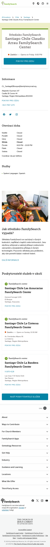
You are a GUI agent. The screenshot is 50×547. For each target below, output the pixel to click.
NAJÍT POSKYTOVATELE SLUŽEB (25, 397)
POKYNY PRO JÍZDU (25, 61)
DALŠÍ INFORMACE (10, 260)
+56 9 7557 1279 (8, 105)
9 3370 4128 (9, 372)
